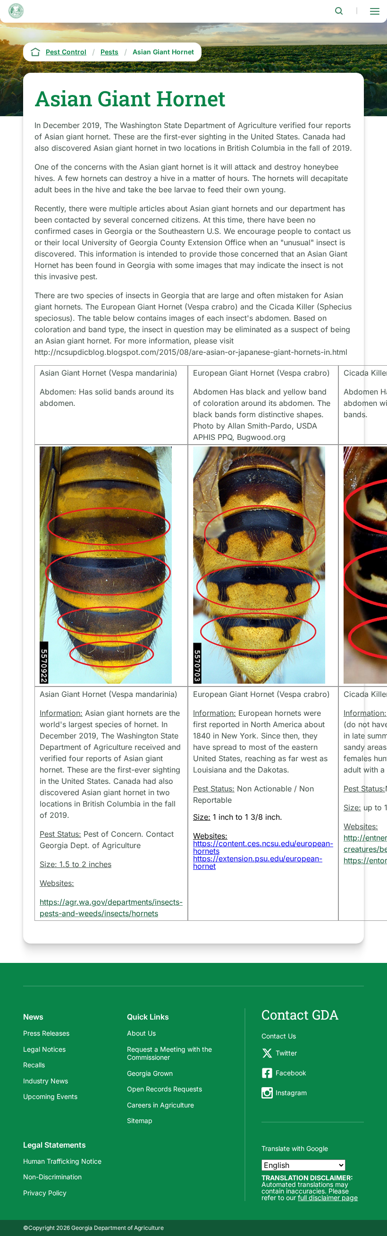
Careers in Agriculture (160, 1105)
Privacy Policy (45, 1193)
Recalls (34, 1065)
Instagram (291, 1093)
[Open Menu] (374, 11)
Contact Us (278, 1036)
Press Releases (46, 1033)
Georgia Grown (150, 1073)
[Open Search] (338, 11)
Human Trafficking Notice (62, 1161)
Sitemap (139, 1120)
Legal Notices (44, 1049)
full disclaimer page (328, 1197)
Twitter (286, 1053)
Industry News (45, 1081)
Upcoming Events (50, 1096)
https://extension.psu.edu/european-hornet (257, 862)
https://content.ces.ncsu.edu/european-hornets (263, 847)
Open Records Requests (164, 1089)
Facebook (291, 1073)
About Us (141, 1033)
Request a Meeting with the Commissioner (169, 1053)
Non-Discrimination (52, 1177)
